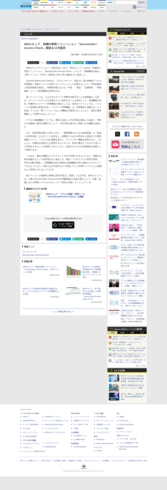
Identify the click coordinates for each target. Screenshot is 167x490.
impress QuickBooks (126, 424)
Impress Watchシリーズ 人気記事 (128, 329)
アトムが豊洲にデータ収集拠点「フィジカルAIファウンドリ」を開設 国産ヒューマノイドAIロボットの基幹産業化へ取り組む (128, 45)
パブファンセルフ (125, 432)
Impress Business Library (54, 424)
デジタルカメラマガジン (31, 443)
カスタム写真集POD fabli (128, 443)
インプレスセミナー (52, 428)
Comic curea (123, 421)
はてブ (67, 63)
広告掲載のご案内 (60, 461)
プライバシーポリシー (92, 461)
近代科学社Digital (80, 447)
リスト (42, 63)
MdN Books (101, 440)
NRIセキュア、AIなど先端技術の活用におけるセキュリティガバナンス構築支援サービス (126, 192)
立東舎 (76, 428)
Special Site (119, 71)
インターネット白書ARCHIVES (34, 451)
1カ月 (142, 33)
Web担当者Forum (29, 421)
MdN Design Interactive (105, 443)
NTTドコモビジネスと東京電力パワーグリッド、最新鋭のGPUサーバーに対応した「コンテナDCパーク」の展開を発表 (128, 40)
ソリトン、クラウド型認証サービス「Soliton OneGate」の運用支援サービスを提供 (126, 182)
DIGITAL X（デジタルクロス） (55, 432)
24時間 (122, 33)
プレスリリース (29, 251)
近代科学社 (75, 443)
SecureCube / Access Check (35, 255)
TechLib (99, 451)
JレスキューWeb (102, 428)
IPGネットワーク (123, 436)
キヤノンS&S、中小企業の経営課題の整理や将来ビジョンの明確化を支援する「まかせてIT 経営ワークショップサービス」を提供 (133, 250)
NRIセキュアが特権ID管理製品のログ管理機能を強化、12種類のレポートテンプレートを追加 (91, 272)
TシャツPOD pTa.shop (127, 439)
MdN (95, 436)
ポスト (35, 63)
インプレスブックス (52, 443)
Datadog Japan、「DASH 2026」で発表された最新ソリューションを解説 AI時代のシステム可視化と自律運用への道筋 (133, 230)
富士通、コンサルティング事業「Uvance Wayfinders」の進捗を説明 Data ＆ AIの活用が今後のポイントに (128, 57)
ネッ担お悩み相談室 (30, 436)
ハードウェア (112, 11)
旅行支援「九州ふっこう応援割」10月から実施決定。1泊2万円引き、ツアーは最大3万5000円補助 (128, 350)
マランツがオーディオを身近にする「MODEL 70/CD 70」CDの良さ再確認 (133, 79)
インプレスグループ (119, 461)
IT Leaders (26, 428)
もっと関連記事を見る (62, 311)
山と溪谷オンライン (81, 436)
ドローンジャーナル (30, 432)
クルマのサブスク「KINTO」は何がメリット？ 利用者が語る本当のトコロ (133, 114)
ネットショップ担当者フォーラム (56, 421)
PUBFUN (120, 428)
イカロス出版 (98, 413)
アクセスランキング (122, 30)
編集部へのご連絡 (75, 461)
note (80, 63)
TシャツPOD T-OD (81, 424)
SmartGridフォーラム (52, 417)
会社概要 (106, 461)
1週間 (132, 33)
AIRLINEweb (101, 417)
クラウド (101, 11)
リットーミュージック (81, 417)
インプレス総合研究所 (30, 424)
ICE (118, 413)
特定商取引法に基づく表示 (137, 461)
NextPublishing (50, 447)
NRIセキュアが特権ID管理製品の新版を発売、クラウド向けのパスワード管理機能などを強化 (41, 291)
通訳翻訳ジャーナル (104, 424)
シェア (54, 63)
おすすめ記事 (119, 370)
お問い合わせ (46, 461)
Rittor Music (75, 413)
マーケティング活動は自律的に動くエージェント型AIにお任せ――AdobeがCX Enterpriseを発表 (129, 63)
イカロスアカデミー (104, 432)
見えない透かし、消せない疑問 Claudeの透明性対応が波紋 (133, 396)
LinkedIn (93, 63)
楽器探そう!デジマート (82, 421)
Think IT (25, 417)
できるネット (27, 447)
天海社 (121, 417)
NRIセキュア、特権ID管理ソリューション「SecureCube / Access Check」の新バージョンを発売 (41, 269)
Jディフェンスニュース (105, 421)
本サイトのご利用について (29, 461)
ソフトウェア (125, 11)
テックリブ (98, 447)
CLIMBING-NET (79, 440)
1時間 (113, 33)
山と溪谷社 (75, 432)
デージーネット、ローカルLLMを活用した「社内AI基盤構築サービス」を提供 (132, 273)
